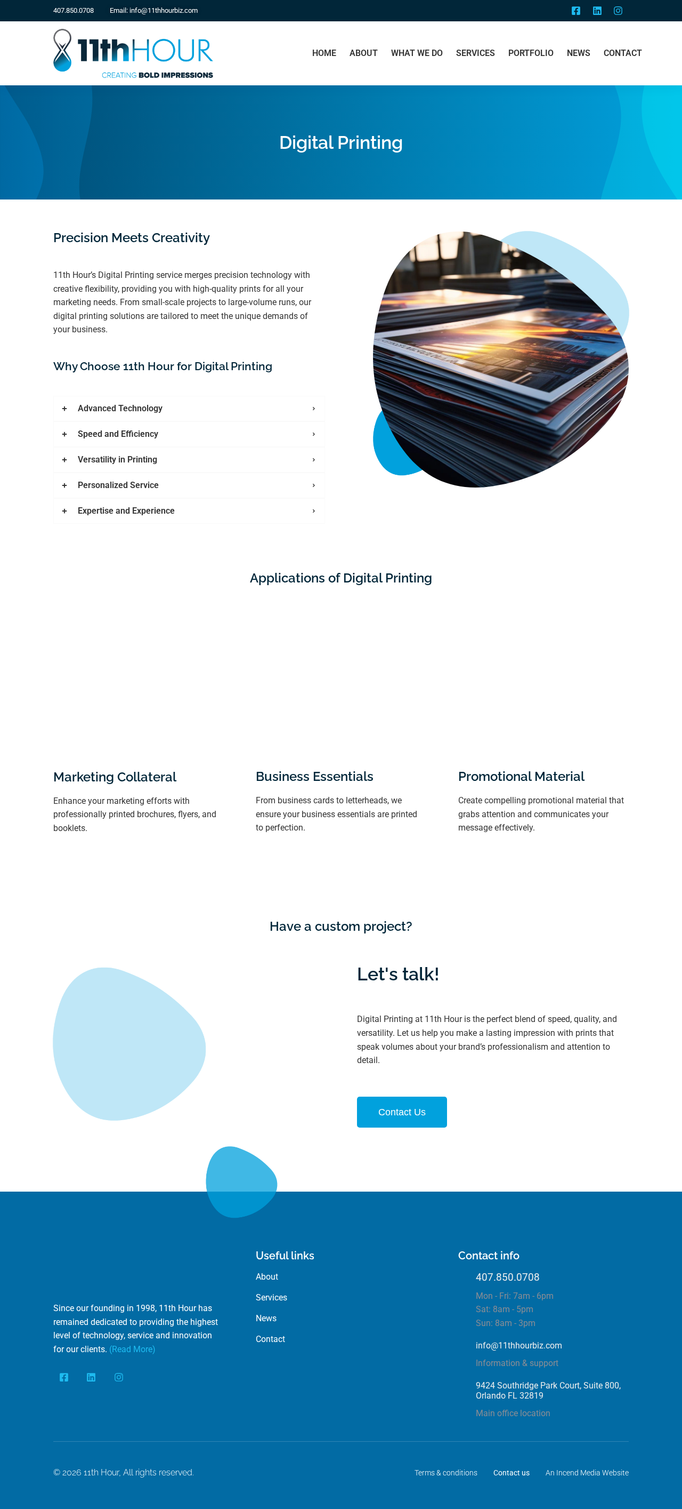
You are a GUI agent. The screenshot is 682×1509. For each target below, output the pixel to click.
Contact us (511, 1472)
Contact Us (402, 1112)
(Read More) (132, 1349)
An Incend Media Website (587, 1472)
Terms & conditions (446, 1472)
